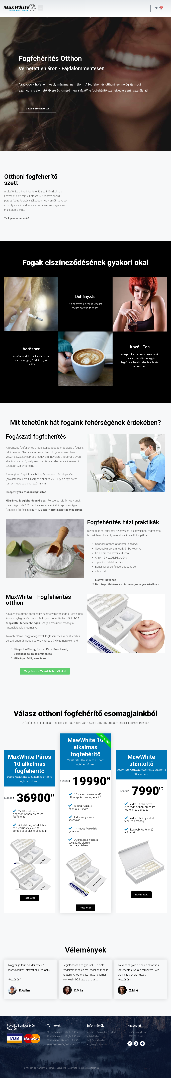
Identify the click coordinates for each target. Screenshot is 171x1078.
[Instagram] (136, 1043)
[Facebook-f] (129, 1043)
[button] (40, 8)
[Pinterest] (142, 1043)
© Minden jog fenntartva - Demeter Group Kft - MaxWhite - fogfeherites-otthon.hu (61, 1068)
